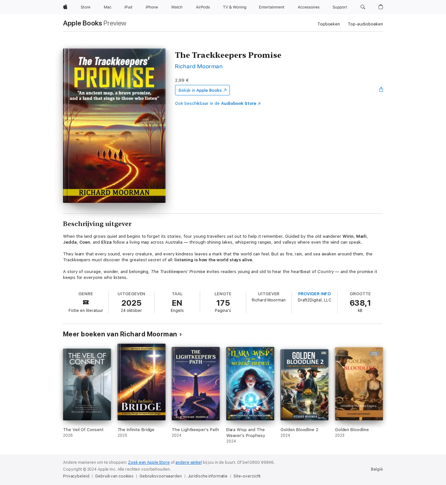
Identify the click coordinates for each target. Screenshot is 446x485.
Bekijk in (200, 90)
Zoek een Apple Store (149, 462)
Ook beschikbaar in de (215, 103)
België (377, 469)
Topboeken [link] (328, 24)
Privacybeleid (76, 476)
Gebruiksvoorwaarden (160, 476)
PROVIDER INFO (314, 293)
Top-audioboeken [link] (365, 24)
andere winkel (188, 462)
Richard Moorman (199, 66)
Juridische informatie (208, 476)
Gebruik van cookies (114, 476)
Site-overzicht (247, 476)
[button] (363, 7)
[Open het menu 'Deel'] (381, 90)
